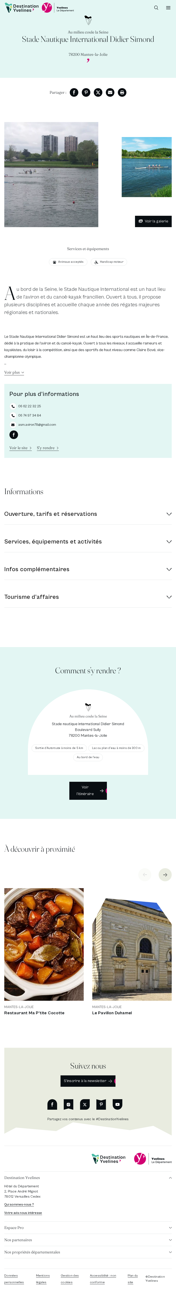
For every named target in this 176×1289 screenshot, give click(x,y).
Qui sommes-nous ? (19, 1204)
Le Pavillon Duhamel (112, 1013)
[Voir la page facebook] (13, 434)
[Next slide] (165, 874)
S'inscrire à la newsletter (85, 1081)
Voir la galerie (156, 221)
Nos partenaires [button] (18, 1239)
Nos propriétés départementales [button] (32, 1252)
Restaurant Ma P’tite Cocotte (34, 1013)
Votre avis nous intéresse (23, 1213)
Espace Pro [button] (14, 1227)
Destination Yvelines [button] (22, 1177)
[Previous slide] (144, 874)
